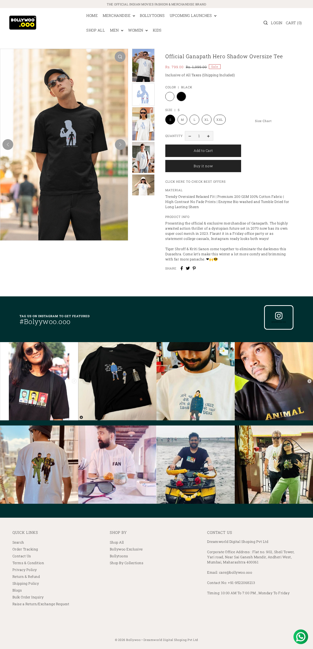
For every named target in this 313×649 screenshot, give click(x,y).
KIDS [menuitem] (157, 30)
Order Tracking (25, 549)
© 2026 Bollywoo (128, 640)
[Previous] (7, 144)
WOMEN (136, 30)
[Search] (265, 23)
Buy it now (203, 166)
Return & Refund (26, 576)
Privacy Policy (24, 569)
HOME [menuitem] (92, 15)
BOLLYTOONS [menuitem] (152, 15)
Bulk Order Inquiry (28, 597)
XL (206, 120)
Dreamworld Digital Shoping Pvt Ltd (171, 640)
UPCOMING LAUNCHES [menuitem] (191, 15)
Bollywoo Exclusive (126, 549)
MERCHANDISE (117, 15)
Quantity (174, 136)
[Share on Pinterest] (194, 268)
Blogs (17, 590)
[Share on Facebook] (182, 268)
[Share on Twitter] (188, 268)
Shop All (117, 542)
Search (18, 542)
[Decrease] (189, 136)
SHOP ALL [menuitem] (95, 30)
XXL (219, 120)
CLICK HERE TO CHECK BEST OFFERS (195, 181)
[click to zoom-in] (120, 56)
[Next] (120, 144)
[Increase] (208, 136)
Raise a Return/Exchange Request (40, 604)
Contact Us (21, 556)
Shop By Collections (127, 562)
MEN (115, 30)
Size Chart (263, 121)
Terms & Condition (28, 562)
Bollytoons (119, 556)
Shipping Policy (25, 583)
